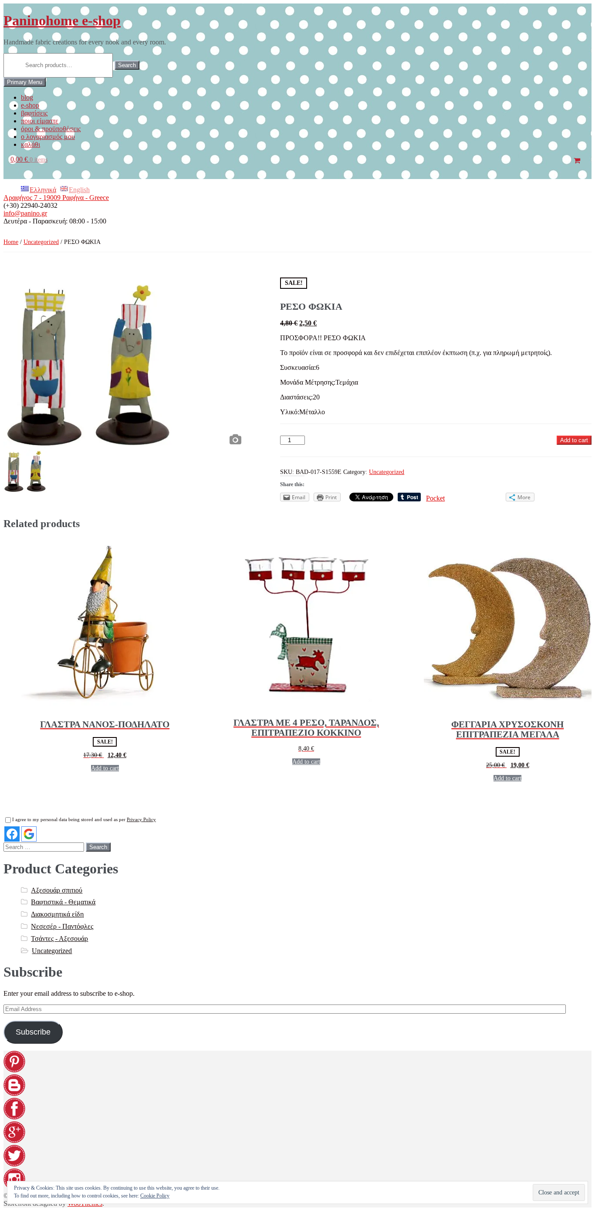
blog (27, 97)
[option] (124, 363)
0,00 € (28, 159)
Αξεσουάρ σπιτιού (56, 890)
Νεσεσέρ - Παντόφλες (62, 926)
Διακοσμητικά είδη (57, 914)
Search (127, 65)
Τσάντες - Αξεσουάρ (59, 938)
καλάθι (30, 144)
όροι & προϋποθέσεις (51, 128)
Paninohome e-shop (62, 20)
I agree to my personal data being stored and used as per (84, 819)
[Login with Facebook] (12, 834)
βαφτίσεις (34, 113)
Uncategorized (41, 242)
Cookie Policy (154, 1196)
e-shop (30, 105)
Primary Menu (24, 82)
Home (10, 242)
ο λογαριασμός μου (48, 136)
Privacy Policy (141, 819)
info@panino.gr (25, 213)
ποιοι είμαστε (39, 121)
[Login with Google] (29, 834)
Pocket (435, 498)
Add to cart (574, 440)
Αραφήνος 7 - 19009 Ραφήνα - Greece (56, 197)
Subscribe (33, 1032)
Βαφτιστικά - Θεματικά (63, 902)
